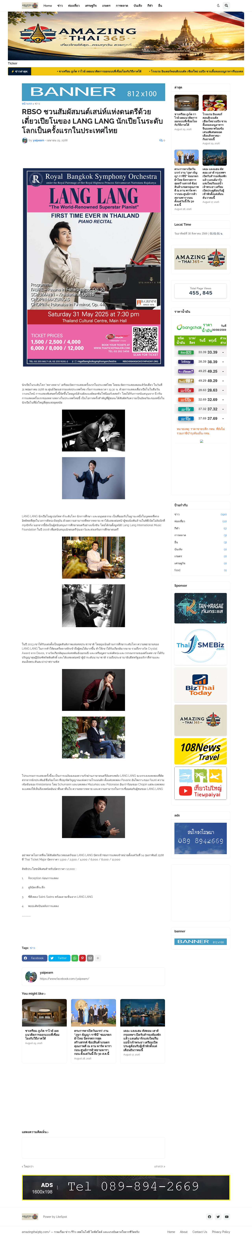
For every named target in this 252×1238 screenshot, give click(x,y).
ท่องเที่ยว (200, 521)
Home (171, 1231)
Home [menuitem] (48, 5)
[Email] (90, 958)
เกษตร (200, 556)
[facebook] (209, 1216)
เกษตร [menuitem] (106, 5)
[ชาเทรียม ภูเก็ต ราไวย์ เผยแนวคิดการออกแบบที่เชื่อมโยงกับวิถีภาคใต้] (44, 1013)
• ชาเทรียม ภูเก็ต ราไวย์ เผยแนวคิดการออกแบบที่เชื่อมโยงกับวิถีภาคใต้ (71, 71)
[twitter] (218, 1216)
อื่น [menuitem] (160, 5)
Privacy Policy (221, 1231)
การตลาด (200, 535)
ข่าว (37, 103)
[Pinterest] (82, 958)
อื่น (200, 542)
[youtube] (226, 1216)
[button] (218, 5)
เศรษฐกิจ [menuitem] (91, 5)
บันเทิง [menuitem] (138, 5)
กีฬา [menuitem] (150, 5)
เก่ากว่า (158, 1166)
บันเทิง (200, 549)
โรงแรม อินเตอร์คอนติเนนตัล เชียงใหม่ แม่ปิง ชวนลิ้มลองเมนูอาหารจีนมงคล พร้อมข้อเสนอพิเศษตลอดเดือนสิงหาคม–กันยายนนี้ (215, 127)
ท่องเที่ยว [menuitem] (74, 5)
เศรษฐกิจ (200, 563)
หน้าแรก (27, 103)
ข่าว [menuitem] (60, 5)
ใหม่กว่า (28, 1166)
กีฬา (200, 528)
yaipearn (46, 972)
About (184, 1231)
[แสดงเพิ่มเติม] (97, 958)
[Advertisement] (93, 1096)
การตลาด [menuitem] (122, 5)
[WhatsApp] (74, 958)
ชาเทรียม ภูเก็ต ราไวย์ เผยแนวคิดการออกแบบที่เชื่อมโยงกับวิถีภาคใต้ (42, 1034)
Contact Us (200, 1231)
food (200, 570)
